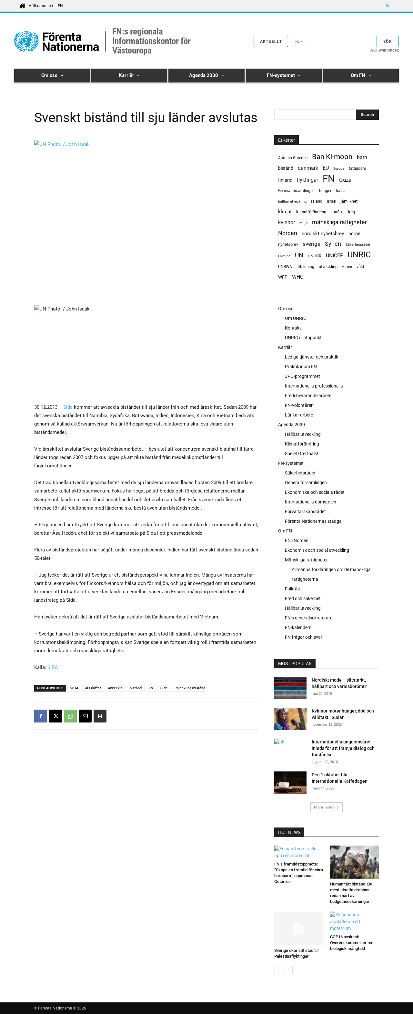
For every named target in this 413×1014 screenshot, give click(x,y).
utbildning (305, 266)
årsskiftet (93, 688)
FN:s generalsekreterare (308, 617)
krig (351, 211)
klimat (285, 212)
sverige (311, 244)
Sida (68, 407)
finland (285, 180)
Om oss (285, 308)
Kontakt (293, 327)
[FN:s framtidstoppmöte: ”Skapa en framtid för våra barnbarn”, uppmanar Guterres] (298, 852)
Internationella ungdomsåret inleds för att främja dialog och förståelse (343, 748)
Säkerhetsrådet (358, 245)
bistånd (136, 688)
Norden (287, 233)
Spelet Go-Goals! (301, 453)
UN (299, 255)
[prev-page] (278, 970)
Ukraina (284, 256)
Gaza (345, 180)
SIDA (52, 667)
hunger (325, 190)
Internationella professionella (314, 385)
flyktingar (307, 180)
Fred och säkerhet (303, 598)
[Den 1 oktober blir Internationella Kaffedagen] (290, 783)
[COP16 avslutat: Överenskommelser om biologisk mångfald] (354, 922)
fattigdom (357, 168)
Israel (331, 201)
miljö (303, 223)
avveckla (115, 688)
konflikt (337, 212)
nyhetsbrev (288, 244)
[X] (55, 716)
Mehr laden (324, 807)
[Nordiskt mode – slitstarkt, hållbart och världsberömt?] (290, 689)
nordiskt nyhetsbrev (323, 233)
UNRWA (285, 266)
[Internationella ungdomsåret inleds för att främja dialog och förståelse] (282, 750)
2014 (74, 688)
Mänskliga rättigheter (306, 559)
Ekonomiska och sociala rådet (315, 492)
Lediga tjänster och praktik (311, 356)
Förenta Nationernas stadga (313, 521)
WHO (298, 277)
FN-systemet (291, 463)
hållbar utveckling (292, 201)
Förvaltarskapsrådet (305, 511)
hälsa (341, 190)
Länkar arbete (299, 414)
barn (362, 157)
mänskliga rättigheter (339, 222)
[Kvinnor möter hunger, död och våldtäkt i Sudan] (290, 720)
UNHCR (314, 255)
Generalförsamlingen (296, 190)
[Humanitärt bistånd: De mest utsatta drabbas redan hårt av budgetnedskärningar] (354, 862)
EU (326, 168)
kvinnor (286, 222)
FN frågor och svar (303, 637)
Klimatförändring (302, 443)
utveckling (328, 266)
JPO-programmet (302, 376)
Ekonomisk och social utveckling (317, 550)
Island (316, 201)
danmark (308, 168)
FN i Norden (296, 540)
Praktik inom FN (301, 366)
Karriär (285, 347)
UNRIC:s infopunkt (303, 337)
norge (354, 233)
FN (151, 688)
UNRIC (359, 254)
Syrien (333, 243)
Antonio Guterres (292, 158)
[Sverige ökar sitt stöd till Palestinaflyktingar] (298, 928)
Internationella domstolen (310, 501)
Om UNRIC (295, 318)
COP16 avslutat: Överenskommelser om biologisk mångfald (351, 942)
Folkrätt (293, 588)
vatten (347, 266)
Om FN (285, 530)
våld (360, 266)
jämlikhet (349, 201)
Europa (338, 169)
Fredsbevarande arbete (308, 395)
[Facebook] (40, 716)
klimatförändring (311, 211)
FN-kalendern (298, 627)
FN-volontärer (299, 405)
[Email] (85, 716)
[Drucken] (100, 716)
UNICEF (334, 256)
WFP (282, 277)
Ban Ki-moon (332, 156)
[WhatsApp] (70, 716)
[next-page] (289, 970)
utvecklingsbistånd (190, 688)
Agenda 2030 (291, 424)
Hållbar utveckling (303, 434)
